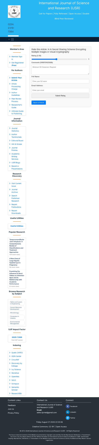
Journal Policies (14, 149)
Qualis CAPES (17, 353)
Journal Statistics (15, 129)
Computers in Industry (14, 317)
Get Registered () (17, 64)
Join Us (11, 409)
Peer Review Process (16, 100)
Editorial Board (17, 141)
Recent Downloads (16, 212)
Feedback (12, 405)
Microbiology (14, 313)
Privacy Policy (13, 413)
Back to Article (38, 103)
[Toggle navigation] (11, 39)
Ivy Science (16, 369)
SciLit (13, 380)
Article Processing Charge (16, 86)
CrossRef (15, 360)
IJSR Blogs (15, 163)
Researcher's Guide (16, 106)
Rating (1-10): (36, 56)
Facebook (73, 406)
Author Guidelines (15, 94)
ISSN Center (16, 356)
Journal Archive (14, 190)
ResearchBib (16, 393)
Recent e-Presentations (17, 167)
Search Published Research (15, 198)
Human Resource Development (16, 308)
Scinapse (15, 384)
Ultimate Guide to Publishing (17, 112)
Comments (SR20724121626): (42, 62)
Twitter (72, 418)
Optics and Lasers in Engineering (16, 302)
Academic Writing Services (15, 156)
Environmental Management (15, 322)
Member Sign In (16, 57)
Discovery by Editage (16, 364)
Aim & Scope (16, 144)
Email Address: (37, 85)
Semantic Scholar (15, 388)
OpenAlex (15, 376)
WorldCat (15, 373)
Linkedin (73, 412)
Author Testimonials (16, 135)
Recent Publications (16, 205)
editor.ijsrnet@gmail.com (47, 412)
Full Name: (36, 76)
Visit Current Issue (16, 184)
